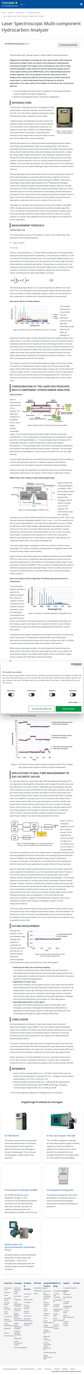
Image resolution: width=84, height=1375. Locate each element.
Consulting (27, 1302)
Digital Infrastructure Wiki (48, 1357)
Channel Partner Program (56, 1326)
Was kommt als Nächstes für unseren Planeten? (47, 1294)
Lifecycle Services (26, 1312)
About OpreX (46, 1310)
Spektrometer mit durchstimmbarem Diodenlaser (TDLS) (20, 1247)
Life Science (27, 1316)
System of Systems (47, 1314)
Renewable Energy (7, 1299)
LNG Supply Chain (7, 1289)
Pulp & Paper (6, 1312)
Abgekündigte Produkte (28, 1324)
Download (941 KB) (69, 45)
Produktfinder (57, 1300)
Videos (36, 1293)
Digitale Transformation (48, 1326)
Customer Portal (56, 1305)
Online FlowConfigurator (58, 1319)
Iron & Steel (7, 1316)
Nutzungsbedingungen (10, 1369)
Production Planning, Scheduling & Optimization (18, 1334)
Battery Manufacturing (8, 1324)
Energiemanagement (20, 1347)
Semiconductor (8, 1336)
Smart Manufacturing (48, 1322)
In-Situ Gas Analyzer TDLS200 (61, 1135)
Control (26, 1297)
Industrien (8, 1283)
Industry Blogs (56, 1314)
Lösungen (18, 1283)
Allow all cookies (68, 709)
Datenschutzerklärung (27, 1369)
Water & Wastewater (8, 1320)
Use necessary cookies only (42, 709)
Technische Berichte (33, 13)
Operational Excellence (17, 1309)
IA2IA (45, 1318)
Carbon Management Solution (18, 1343)
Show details (73, 702)
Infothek (11, 13)
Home (4, 13)
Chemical (7, 1292)
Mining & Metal (7, 1303)
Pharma (6, 1333)
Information (27, 1294)
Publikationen (20, 13)
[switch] (32, 694)
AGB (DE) (57, 1369)
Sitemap (72, 1369)
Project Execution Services (27, 1307)
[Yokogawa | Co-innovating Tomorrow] (10, 4)
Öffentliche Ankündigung (28, 1319)
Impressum (48, 1369)
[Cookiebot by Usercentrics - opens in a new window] (73, 664)
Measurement (28, 1299)
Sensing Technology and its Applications (47, 1345)
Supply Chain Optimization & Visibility (18, 1325)
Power (6, 1295)
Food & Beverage (7, 1308)
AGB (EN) (65, 1369)
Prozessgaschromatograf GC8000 (21, 1190)
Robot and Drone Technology (47, 1338)
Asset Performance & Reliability (18, 1304)
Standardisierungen (50, 1352)
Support (66, 1283)
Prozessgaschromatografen (60, 1190)
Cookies (39, 1369)
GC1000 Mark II (12, 1135)
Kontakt (76, 1283)
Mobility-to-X (7, 1329)
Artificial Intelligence (47, 1331)
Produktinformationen (41, 1288)
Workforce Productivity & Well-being (17, 1290)
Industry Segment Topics (46, 1304)
